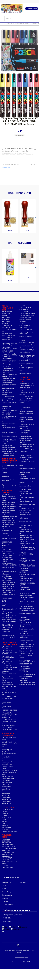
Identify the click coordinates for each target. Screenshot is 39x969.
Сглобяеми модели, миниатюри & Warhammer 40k (8, 762)
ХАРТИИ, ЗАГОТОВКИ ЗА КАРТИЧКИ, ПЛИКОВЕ (9, 669)
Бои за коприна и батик (9, 420)
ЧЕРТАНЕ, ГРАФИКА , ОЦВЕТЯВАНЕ (9, 849)
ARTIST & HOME (7, 809)
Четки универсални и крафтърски (9, 475)
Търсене (5, 901)
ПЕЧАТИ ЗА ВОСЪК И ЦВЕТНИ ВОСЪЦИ (27, 675)
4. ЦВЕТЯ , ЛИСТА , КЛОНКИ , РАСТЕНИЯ (27, 565)
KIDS (3, 823)
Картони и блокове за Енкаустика (9, 539)
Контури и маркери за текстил (9, 433)
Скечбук (22, 340)
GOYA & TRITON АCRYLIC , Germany (8, 352)
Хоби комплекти (7, 747)
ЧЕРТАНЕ (23, 476)
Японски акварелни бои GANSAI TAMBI (9, 375)
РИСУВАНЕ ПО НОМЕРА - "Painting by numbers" (9, 742)
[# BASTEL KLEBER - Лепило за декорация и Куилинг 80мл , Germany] (10, 263)
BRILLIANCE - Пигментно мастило (8, 703)
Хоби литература (7, 612)
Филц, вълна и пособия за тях (9, 604)
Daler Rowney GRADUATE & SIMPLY (9, 348)
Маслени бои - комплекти (6, 314)
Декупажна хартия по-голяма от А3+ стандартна (9, 512)
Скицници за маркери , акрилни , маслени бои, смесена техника (27, 350)
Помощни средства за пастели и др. (27, 425)
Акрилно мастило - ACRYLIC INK (8, 363)
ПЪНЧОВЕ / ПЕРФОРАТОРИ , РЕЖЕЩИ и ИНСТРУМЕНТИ (25, 620)
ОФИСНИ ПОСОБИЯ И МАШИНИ (9, 862)
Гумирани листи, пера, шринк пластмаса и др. (9, 608)
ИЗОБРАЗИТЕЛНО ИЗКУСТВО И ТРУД (8, 845)
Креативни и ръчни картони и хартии (26, 486)
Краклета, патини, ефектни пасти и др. (8, 519)
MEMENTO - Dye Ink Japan (9, 687)
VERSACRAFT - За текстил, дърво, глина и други (9, 692)
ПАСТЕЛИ (23, 409)
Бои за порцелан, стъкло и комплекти (8, 446)
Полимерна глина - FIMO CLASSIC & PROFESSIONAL (8, 553)
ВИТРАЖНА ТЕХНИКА (9, 622)
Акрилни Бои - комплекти (7, 340)
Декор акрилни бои (8, 400)
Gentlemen (5, 821)
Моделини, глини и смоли (8, 544)
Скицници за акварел (27, 342)
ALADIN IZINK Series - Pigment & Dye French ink (9, 721)
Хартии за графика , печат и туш (26, 332)
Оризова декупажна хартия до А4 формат (9, 503)
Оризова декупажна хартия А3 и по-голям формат (9, 498)
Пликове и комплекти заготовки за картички (9, 674)
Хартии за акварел (26, 329)
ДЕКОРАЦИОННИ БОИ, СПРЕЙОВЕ (8, 397)
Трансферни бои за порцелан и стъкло (8, 454)
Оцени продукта (6, 167)
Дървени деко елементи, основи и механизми (8, 594)
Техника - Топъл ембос (27, 601)
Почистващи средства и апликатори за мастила (27, 683)
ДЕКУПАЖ (5, 495)
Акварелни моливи (26, 405)
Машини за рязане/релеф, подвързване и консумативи (27, 539)
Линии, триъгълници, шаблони (27, 481)
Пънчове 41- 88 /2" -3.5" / (26, 657)
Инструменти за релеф (27, 610)
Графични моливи (25, 387)
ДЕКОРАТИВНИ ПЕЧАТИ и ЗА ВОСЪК (27, 661)
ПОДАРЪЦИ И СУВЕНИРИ (6, 828)
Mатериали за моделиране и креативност (6, 787)
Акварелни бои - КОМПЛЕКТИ (7, 371)
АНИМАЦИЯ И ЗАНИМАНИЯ (8, 734)
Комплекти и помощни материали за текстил (9, 437)
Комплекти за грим (8, 778)
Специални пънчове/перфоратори (26, 641)
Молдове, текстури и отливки (8, 568)
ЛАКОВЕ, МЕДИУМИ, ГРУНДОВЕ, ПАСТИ (27, 356)
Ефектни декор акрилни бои (9, 403)
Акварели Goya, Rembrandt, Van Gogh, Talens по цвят (9, 384)
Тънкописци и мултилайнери (24, 433)
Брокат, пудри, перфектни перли (25, 513)
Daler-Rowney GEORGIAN (6, 318)
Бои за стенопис (7, 617)
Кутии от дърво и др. (9, 582)
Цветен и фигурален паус (26, 494)
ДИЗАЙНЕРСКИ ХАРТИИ (7, 647)
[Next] (35, 217)
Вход (4, 889)
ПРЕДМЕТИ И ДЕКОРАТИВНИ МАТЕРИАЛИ (7, 578)
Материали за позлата (9, 619)
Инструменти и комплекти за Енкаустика (7, 531)
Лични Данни (7, 904)
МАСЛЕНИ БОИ (7, 312)
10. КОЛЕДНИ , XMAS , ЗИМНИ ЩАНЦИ (27, 594)
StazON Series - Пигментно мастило (8, 707)
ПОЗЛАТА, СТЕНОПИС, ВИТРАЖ (9, 615)
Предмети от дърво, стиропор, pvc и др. (8, 585)
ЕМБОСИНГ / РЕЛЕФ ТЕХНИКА (27, 598)
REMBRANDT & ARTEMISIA (7, 326)
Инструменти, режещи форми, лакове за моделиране (9, 572)
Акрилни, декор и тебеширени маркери (26, 456)
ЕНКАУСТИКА (7, 528)
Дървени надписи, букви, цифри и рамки (9, 589)
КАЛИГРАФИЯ (24, 459)
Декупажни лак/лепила (9, 516)
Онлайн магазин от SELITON (19, 962)
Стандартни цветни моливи (26, 401)
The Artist (5, 811)
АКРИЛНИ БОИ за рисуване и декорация (9, 360)
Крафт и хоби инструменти (24, 632)
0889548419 (32, 8)
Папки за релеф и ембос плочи (27, 614)
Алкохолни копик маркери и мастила (26, 437)
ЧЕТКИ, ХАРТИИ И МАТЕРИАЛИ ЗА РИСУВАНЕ (9, 461)
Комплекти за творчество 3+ (6, 798)
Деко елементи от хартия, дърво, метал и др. (27, 531)
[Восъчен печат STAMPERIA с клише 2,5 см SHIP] (27, 214)
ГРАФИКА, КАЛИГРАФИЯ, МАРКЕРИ (17, 24)
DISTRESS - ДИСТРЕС (9, 710)
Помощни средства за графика (27, 393)
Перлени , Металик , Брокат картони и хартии (8, 678)
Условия (23, 882)
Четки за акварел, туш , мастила (9, 467)
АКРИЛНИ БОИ (7, 337)
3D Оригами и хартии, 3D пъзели (9, 754)
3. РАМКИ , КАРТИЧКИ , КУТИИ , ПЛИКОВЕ (27, 560)
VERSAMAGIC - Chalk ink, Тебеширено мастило (9, 698)
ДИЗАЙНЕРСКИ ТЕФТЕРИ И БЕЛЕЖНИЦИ (7, 663)
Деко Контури (6, 406)
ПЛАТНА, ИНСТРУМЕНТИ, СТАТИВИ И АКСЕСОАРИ (25, 308)
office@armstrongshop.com (12, 915)
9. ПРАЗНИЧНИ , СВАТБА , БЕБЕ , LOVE (25, 589)
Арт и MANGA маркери (27, 449)
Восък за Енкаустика (8, 536)
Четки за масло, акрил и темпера (9, 471)
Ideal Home (5, 813)
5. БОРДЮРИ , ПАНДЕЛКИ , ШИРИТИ (24, 570)
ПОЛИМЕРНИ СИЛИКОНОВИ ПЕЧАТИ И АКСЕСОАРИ (25, 669)
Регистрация (7, 895)
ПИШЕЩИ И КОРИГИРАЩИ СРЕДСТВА (7, 857)
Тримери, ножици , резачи (26, 625)
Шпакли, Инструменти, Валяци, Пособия (27, 316)
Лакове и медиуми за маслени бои (27, 359)
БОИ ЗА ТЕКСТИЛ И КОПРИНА (9, 417)
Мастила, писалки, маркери (26, 473)
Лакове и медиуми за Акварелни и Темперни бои (27, 369)
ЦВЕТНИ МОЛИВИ (26, 399)
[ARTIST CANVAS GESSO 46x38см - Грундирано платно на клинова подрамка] (27, 259)
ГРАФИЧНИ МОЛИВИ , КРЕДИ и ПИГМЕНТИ (27, 384)
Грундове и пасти (25, 373)
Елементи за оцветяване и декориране (6, 793)
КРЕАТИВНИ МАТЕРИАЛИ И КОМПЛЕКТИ (7, 782)
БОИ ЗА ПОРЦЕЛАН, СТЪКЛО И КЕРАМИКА (9, 441)
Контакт (5, 898)
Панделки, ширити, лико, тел (26, 526)
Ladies (4, 819)
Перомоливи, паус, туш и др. (9, 486)
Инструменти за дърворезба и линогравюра (7, 631)
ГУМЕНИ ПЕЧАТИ (26, 664)
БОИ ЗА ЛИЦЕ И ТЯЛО (9, 770)
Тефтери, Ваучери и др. (9, 831)
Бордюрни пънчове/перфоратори (26, 636)
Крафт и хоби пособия (27, 629)
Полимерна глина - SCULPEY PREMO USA (9, 564)
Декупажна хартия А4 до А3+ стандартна (9, 507)
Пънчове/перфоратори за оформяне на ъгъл (27, 645)
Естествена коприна (8, 427)
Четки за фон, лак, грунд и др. (8, 479)
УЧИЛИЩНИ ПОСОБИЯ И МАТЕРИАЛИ (6, 841)
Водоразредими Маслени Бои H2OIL (8, 334)
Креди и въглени (25, 390)
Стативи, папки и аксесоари (25, 320)
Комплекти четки (7, 483)
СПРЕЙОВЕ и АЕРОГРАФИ (6, 413)
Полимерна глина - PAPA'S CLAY (8, 548)
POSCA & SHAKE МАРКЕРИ (25, 441)
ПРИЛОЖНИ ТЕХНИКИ (7, 491)
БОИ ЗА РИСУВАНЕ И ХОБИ (7, 308)
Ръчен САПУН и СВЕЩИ (7, 758)
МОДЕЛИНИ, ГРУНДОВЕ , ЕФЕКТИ (9, 409)
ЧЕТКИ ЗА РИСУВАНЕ (9, 465)
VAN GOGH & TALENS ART (9, 330)
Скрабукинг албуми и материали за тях (27, 509)
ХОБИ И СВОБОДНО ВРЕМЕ (9, 738)
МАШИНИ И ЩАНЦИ (27, 535)
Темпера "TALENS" (8, 390)
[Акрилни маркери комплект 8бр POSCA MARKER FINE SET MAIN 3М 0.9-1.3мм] (19, 72)
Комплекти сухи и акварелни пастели (26, 416)
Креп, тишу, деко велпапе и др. (25, 490)
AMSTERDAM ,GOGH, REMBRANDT (9, 356)
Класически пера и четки (26, 464)
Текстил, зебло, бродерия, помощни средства (8, 599)
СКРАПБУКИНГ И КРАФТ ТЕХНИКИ (9, 643)
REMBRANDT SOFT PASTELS (26, 421)
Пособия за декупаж (8, 522)
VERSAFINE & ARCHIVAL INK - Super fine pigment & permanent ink (9, 715)
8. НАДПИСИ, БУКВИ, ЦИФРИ (27, 584)
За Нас (4, 885)
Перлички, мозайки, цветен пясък (26, 517)
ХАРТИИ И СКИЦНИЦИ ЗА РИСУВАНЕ (25, 325)
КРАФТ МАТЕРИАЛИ (27, 498)
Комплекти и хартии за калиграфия (27, 469)
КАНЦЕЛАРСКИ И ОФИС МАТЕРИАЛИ (9, 853)
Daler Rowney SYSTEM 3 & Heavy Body (9, 344)
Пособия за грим (7, 776)
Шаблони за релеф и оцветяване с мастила (27, 607)
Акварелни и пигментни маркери (26, 452)
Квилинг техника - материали (8, 767)
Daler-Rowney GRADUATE (6, 322)
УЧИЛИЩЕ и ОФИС (7, 836)
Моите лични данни (21, 957)
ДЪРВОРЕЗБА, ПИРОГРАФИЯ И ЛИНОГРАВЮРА (7, 625)
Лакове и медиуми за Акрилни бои (27, 364)
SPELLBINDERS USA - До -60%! (27, 544)
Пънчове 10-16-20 (25, 648)
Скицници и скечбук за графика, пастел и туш (27, 346)
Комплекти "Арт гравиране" (7, 750)
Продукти (5, 825)
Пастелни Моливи (25, 407)
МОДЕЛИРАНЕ (7, 542)
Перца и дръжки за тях (27, 461)
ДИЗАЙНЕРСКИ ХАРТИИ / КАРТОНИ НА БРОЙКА (9, 657)
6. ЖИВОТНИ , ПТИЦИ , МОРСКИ (27, 575)
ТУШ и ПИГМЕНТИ (26, 396)
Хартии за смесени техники (26, 337)
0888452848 (7, 921)
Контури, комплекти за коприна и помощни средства (9, 423)
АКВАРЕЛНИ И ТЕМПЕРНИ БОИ (7, 367)
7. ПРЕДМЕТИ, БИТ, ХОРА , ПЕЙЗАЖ (27, 579)
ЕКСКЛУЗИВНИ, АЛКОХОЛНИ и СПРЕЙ (10, 728)
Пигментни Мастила (8, 725)
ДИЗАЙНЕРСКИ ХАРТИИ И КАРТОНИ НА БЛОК (9, 652)
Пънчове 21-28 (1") (26, 651)
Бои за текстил (6, 430)
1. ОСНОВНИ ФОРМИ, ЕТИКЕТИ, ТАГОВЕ (27, 549)
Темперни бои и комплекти (7, 393)
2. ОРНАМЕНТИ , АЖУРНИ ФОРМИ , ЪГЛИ (26, 554)
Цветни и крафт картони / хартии (7, 683)
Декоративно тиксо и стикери (27, 522)
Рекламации (6, 882)
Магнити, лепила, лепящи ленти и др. (26, 500)
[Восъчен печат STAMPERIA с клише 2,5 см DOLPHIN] (10, 214)
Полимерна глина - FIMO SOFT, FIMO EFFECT (8, 559)
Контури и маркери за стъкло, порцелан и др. (9, 450)
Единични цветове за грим (9, 773)
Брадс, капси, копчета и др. (27, 505)
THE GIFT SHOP (8, 807)
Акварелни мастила (8, 388)
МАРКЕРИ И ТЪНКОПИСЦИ (25, 429)
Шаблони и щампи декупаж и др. (8, 525)
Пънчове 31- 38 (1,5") (27, 653)
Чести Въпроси (8, 892)
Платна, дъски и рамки (27, 313)
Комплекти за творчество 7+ (6, 802)
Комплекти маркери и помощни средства (27, 445)
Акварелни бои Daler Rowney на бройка (9, 379)
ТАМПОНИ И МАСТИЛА (24, 679)
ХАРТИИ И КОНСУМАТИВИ (7, 866)
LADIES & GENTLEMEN (6, 816)
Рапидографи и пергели (27, 478)
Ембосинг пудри (25, 604)
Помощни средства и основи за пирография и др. (9, 636)
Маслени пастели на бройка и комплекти (26, 412)
